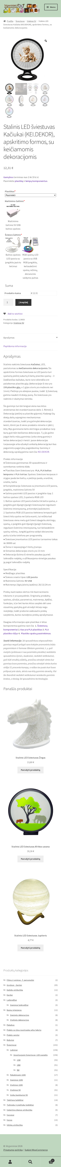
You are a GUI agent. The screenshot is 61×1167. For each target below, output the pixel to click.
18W (18, 1065)
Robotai (10, 1040)
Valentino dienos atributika (19, 1110)
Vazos (9, 1120)
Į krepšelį (23, 302)
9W (18, 1070)
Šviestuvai (20, 21)
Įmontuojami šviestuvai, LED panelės (30, 1055)
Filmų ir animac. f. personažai (20, 980)
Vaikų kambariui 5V (19, 1095)
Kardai (10, 995)
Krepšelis (47, 1159)
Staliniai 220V (16, 1085)
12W (18, 1060)
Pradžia (10, 21)
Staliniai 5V (31, 21)
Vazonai (10, 1115)
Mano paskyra (10, 1162)
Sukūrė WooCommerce (36, 1149)
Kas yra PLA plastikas (31, 629)
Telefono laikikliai (15, 1100)
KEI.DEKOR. (44, 451)
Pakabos (11, 1025)
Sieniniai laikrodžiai (19, 1005)
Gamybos (8, 177)
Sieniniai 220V (16, 1080)
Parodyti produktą (30, 769)
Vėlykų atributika (15, 1125)
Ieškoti (30, 1162)
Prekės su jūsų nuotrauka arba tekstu (24, 1030)
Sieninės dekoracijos (19, 1015)
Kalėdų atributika (15, 990)
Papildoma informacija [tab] (15, 346)
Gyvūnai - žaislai (14, 985)
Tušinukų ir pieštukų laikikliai (20, 1105)
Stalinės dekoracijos (19, 1020)
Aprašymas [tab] (9, 337)
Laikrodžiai (12, 1000)
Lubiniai (14, 1050)
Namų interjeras (14, 1010)
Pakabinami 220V (18, 1075)
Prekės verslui (13, 1035)
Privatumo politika (13, 1149)
